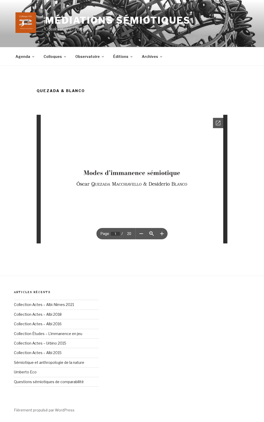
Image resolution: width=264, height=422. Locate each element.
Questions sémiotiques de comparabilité (49, 382)
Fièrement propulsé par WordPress (44, 410)
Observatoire (87, 56)
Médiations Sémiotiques (118, 20)
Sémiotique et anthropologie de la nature (49, 362)
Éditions (120, 56)
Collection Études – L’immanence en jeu (48, 333)
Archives (150, 56)
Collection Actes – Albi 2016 (38, 324)
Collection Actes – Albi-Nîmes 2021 (44, 304)
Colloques (53, 56)
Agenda (22, 56)
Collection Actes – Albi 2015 (38, 352)
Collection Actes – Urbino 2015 (40, 343)
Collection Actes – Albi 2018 (38, 314)
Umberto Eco (25, 372)
